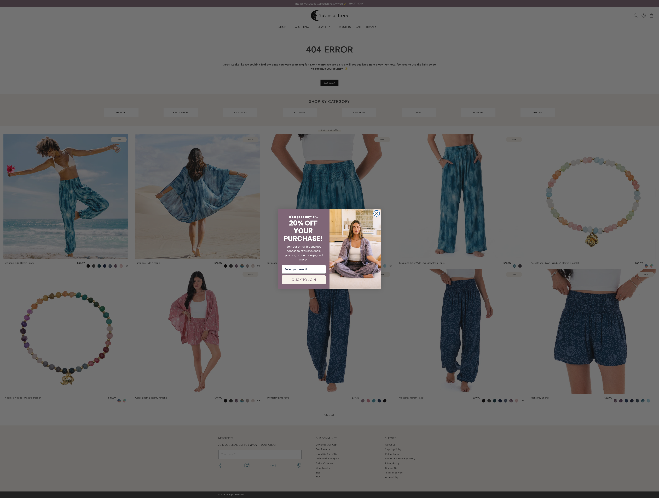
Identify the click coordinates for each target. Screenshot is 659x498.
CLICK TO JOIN (304, 279)
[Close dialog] (377, 213)
